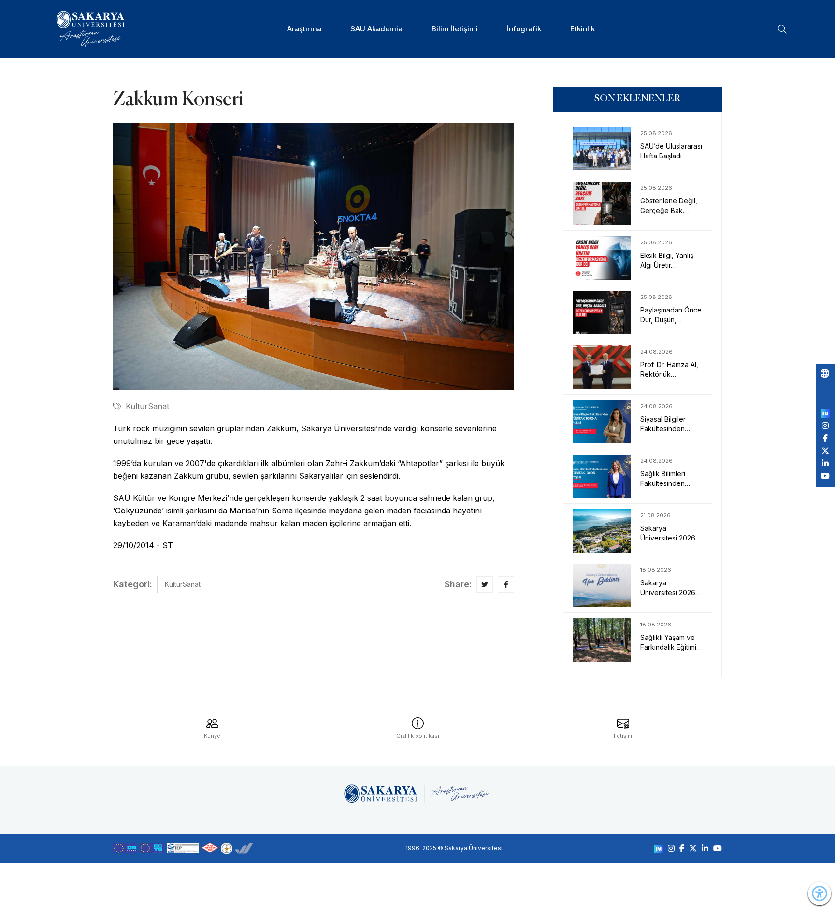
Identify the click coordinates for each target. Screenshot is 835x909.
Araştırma (304, 28)
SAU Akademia (376, 28)
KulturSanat (147, 406)
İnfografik (524, 28)
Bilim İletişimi (455, 28)
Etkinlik (582, 28)
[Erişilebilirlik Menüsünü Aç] (819, 893)
